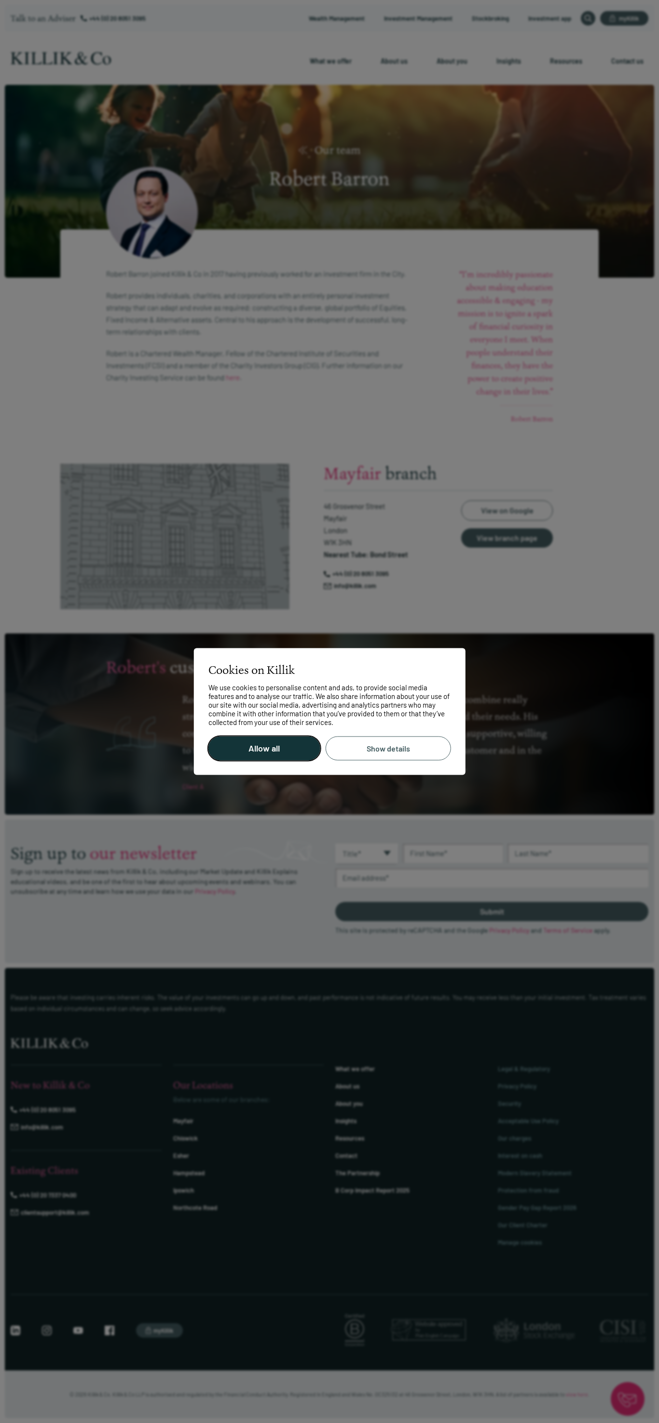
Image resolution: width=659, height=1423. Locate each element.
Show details (388, 748)
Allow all (264, 748)
